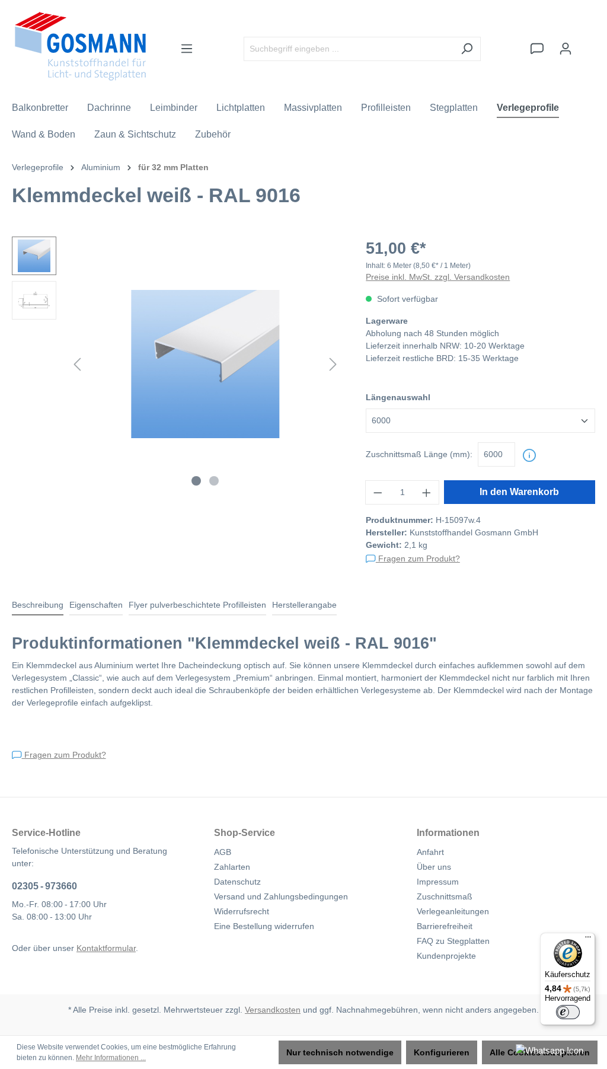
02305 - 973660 (44, 886)
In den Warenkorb (519, 492)
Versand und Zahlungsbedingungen (281, 896)
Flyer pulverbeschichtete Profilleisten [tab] (197, 605)
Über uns (434, 867)
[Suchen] (467, 49)
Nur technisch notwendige (340, 1052)
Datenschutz (237, 881)
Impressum (438, 881)
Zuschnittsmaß (444, 896)
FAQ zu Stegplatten (453, 941)
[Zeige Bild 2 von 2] (214, 481)
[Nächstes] (333, 364)
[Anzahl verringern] (377, 492)
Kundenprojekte (446, 955)
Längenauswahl (398, 397)
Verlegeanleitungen (453, 911)
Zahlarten (232, 867)
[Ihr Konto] (565, 48)
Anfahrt (430, 852)
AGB (222, 852)
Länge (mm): (419, 454)
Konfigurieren (441, 1052)
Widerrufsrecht (241, 911)
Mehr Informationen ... (111, 1058)
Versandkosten (273, 1009)
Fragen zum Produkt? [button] (418, 558)
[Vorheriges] (77, 364)
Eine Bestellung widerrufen (264, 926)
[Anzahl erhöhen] (426, 492)
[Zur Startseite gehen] (80, 46)
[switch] (568, 1012)
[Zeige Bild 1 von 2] (196, 481)
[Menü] (186, 48)
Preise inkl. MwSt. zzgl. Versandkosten (438, 277)
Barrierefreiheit (444, 926)
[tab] (37, 605)
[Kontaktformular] (537, 48)
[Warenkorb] (587, 43)
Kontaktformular (106, 948)
